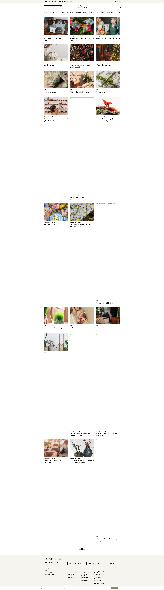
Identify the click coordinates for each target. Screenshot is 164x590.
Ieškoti (60, 7)
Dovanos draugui (71, 579)
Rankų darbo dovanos (98, 572)
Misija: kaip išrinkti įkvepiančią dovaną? (108, 490)
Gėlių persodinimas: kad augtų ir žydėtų (108, 319)
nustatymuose (103, 588)
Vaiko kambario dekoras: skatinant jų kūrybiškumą (56, 148)
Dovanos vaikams (71, 577)
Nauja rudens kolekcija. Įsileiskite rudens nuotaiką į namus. (108, 148)
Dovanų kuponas (60, 12)
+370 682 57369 (117, 1)
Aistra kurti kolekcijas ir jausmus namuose (56, 29)
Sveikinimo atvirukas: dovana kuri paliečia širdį (108, 384)
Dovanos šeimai (71, 575)
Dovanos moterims (71, 572)
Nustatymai (122, 588)
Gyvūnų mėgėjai (97, 577)
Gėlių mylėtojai (97, 575)
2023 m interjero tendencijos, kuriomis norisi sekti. (82, 384)
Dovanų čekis (108, 83)
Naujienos (46, 12)
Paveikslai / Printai (84, 574)
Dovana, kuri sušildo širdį (108, 253)
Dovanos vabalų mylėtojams (100, 579)
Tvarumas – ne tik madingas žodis (56, 319)
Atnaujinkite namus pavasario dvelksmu (56, 384)
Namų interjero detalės (85, 572)
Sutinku (114, 588)
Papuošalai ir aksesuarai (86, 575)
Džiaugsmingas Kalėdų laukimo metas (82, 83)
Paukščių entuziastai (98, 582)
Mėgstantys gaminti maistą (99, 583)
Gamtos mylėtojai (97, 574)
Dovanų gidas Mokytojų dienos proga (82, 148)
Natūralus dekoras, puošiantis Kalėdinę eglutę (82, 56)
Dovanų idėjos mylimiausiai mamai (108, 29)
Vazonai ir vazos (84, 579)
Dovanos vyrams (71, 574)
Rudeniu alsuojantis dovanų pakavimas (56, 490)
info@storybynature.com (51, 574)
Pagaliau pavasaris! (56, 56)
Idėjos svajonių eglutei (108, 56)
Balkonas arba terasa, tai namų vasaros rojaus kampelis (82, 253)
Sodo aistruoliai (97, 580)
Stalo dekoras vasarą (56, 253)
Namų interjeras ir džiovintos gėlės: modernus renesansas (82, 490)
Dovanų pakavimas (56, 83)
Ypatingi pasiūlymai (115, 12)
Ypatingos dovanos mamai (82, 319)
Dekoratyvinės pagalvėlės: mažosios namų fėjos (82, 29)
